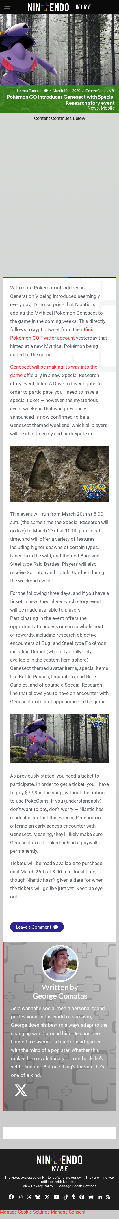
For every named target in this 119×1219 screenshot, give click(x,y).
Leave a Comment (30, 90)
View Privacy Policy (38, 1186)
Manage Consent (68, 1212)
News (93, 108)
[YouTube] (57, 1196)
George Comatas (98, 90)
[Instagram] (20, 1196)
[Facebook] (11, 1196)
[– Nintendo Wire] (59, 1163)
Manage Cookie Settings (77, 1186)
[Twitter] (47, 1196)
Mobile (108, 108)
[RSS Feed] (108, 1196)
